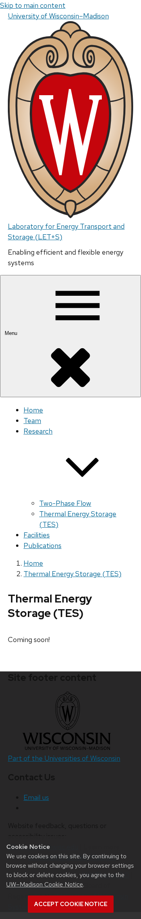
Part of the (64, 758)
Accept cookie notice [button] (70, 904)
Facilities (37, 534)
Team (32, 420)
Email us (36, 797)
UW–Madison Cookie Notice (44, 884)
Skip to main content (32, 5)
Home (33, 409)
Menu (12, 333)
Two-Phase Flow (65, 503)
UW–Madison (58, 15)
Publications (42, 545)
